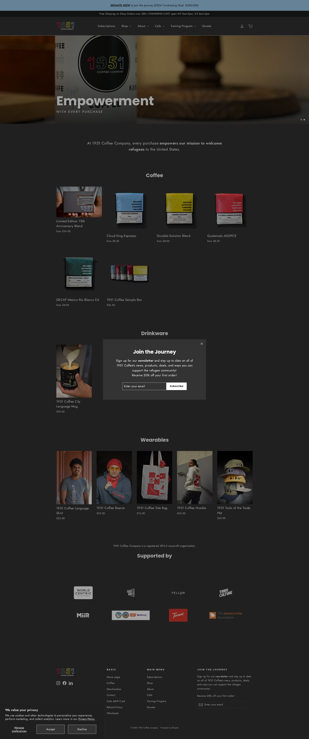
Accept (50, 729)
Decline (82, 729)
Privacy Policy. (86, 719)
